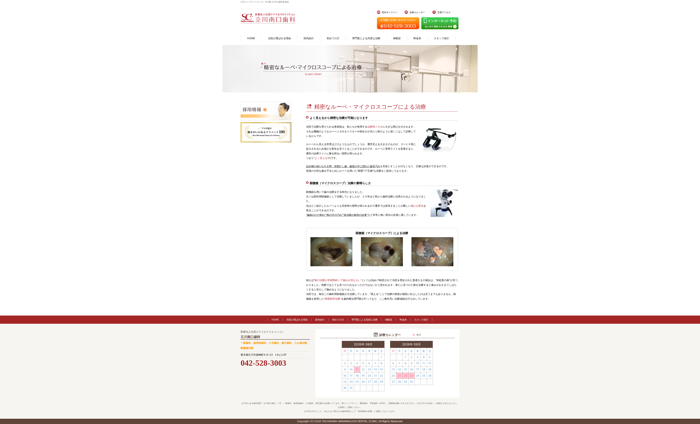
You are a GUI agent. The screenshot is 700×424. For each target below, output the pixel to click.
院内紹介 (309, 38)
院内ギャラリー (389, 12)
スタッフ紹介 (441, 38)
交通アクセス (444, 12)
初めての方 (333, 38)
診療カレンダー (417, 12)
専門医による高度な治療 (366, 38)
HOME (251, 38)
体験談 (397, 38)
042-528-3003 (263, 363)
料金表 (417, 38)
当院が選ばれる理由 (279, 38)
